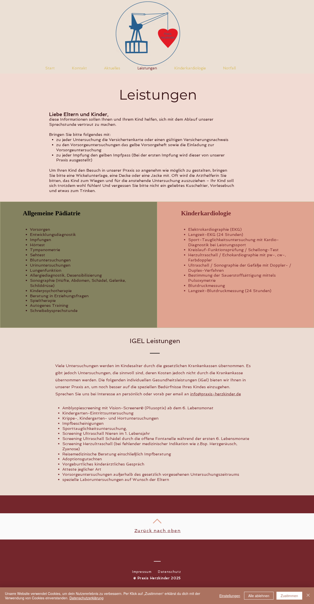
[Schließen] (308, 595)
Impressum (142, 572)
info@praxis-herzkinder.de (215, 394)
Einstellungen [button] (229, 595)
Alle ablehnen (258, 595)
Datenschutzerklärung (86, 597)
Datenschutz (169, 572)
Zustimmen (289, 595)
